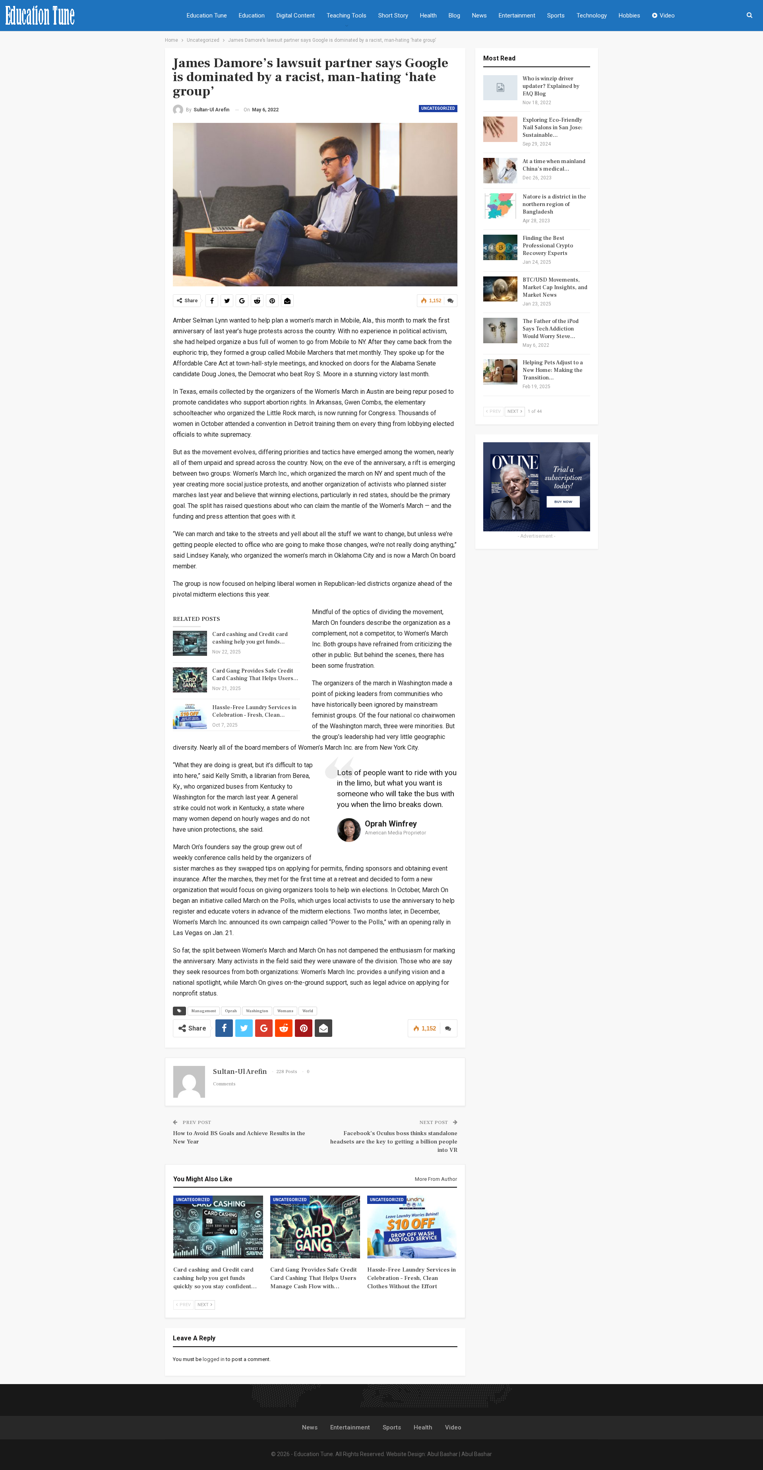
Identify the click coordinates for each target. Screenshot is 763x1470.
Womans (285, 1010)
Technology (592, 15)
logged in (214, 1359)
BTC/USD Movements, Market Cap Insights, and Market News (555, 287)
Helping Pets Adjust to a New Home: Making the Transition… (553, 370)
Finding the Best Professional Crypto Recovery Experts (548, 246)
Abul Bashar (442, 1454)
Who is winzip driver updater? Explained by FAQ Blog (551, 86)
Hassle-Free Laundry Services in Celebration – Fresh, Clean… (254, 711)
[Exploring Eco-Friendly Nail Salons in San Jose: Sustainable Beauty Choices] (500, 129)
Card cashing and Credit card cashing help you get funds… (250, 638)
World (307, 1010)
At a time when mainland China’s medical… (554, 165)
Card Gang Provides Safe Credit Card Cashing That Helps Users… (255, 674)
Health (428, 15)
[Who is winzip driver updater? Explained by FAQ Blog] (500, 88)
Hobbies (629, 15)
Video (667, 15)
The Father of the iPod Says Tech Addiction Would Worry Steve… (551, 329)
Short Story (393, 15)
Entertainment (517, 15)
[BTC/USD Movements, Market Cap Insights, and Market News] (500, 289)
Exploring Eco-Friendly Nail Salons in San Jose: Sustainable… (553, 128)
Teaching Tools (346, 15)
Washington (257, 1010)
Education (252, 15)
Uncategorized (438, 108)
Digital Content (296, 15)
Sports (556, 15)
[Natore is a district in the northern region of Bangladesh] (500, 206)
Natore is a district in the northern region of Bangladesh (554, 204)
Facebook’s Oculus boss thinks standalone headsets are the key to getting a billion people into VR (393, 1142)
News (479, 15)
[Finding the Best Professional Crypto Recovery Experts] (500, 247)
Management (204, 1010)
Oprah (231, 1010)
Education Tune (207, 15)
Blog (454, 15)
